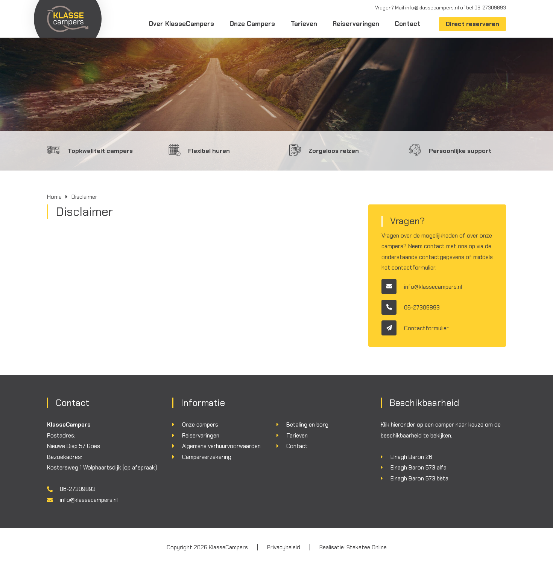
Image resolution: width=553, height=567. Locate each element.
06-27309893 (490, 8)
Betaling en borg (307, 424)
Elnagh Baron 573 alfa (418, 467)
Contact (407, 24)
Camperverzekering (206, 457)
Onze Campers (252, 24)
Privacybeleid (283, 547)
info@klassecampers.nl (432, 8)
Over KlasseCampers (181, 24)
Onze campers (200, 424)
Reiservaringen (356, 24)
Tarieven (304, 24)
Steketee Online (366, 547)
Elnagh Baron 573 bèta (419, 478)
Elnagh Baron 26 (411, 457)
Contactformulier (426, 328)
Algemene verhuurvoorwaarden (221, 446)
